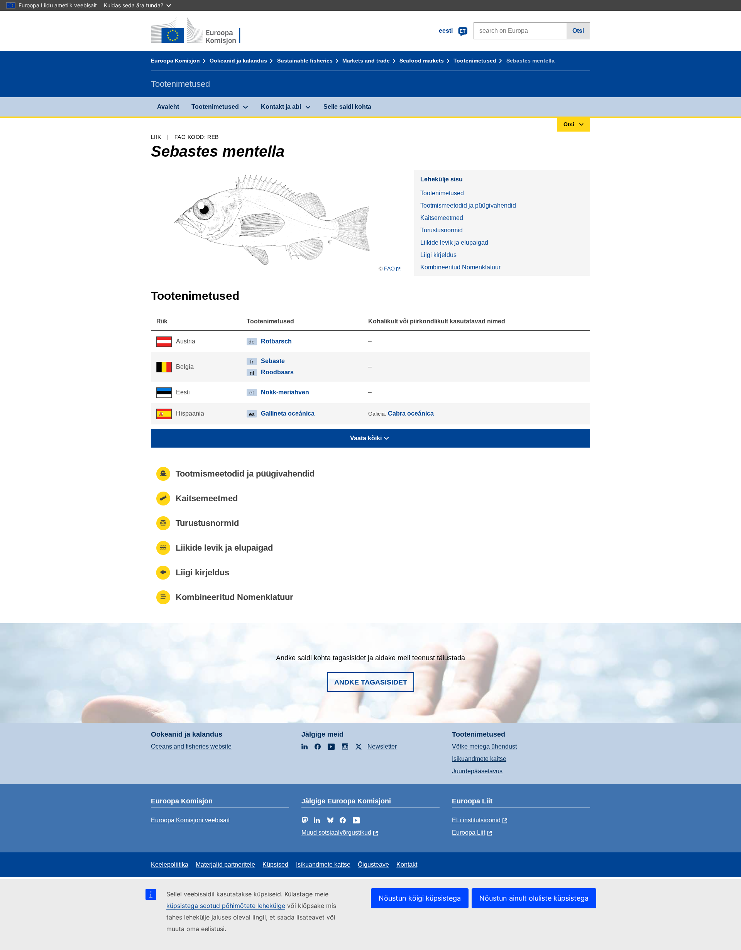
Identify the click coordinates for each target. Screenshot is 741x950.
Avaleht (168, 106)
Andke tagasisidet (370, 682)
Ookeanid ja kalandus (238, 60)
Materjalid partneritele (225, 864)
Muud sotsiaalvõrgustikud (336, 832)
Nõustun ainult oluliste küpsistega (534, 898)
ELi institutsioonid (476, 820)
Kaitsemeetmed (441, 218)
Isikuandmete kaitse (479, 759)
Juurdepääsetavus (477, 771)
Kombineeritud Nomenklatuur (460, 267)
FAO (389, 268)
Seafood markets (421, 60)
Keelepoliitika (169, 864)
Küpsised (275, 864)
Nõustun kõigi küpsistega (420, 898)
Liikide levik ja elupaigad (454, 242)
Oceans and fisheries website (191, 746)
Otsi (578, 30)
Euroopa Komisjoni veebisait (190, 820)
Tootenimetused (474, 60)
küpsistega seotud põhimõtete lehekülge (225, 905)
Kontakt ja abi (281, 106)
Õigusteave (373, 864)
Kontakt (406, 864)
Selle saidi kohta (347, 106)
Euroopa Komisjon (175, 60)
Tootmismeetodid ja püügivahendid (468, 205)
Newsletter (382, 746)
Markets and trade (366, 60)
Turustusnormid (441, 230)
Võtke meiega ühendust (484, 746)
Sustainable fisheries (305, 60)
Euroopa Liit (468, 832)
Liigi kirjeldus (438, 255)
